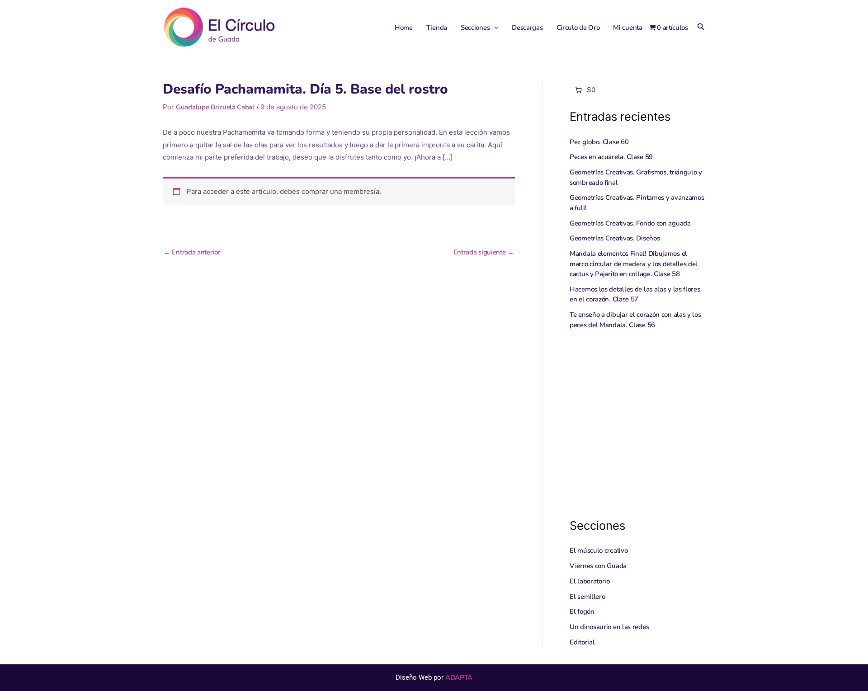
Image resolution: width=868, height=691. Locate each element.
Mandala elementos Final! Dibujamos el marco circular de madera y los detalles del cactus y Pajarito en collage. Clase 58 (634, 263)
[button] (494, 27)
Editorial (582, 642)
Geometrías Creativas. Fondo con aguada (630, 223)
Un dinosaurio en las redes (609, 626)
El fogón (582, 611)
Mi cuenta (627, 27)
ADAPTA (458, 677)
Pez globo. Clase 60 (599, 141)
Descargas (527, 27)
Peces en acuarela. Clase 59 (611, 156)
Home (404, 27)
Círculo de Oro (578, 27)
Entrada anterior (192, 252)
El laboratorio (590, 581)
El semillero (587, 596)
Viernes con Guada (598, 565)
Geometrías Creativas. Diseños (615, 238)
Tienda (436, 27)
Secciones (475, 27)
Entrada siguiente (483, 252)
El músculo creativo (598, 550)
